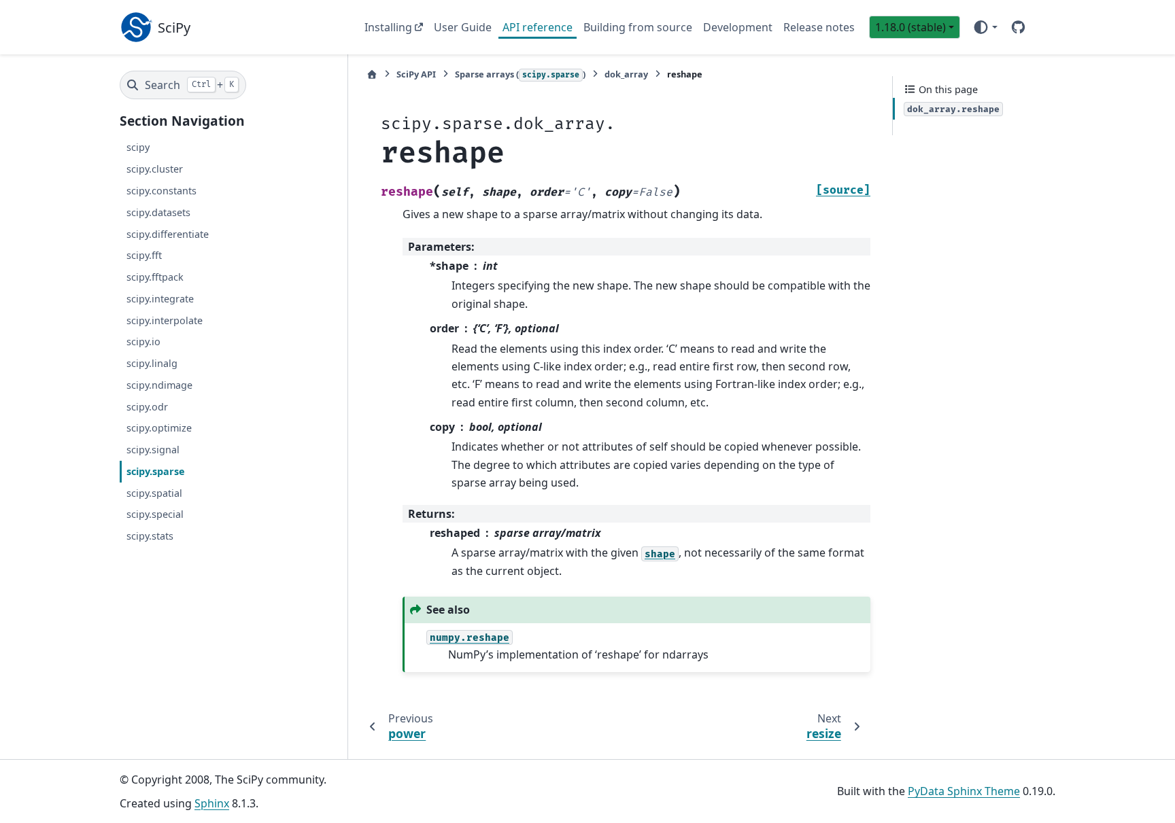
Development (737, 27)
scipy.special (155, 514)
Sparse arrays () (520, 74)
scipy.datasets (158, 212)
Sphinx (211, 803)
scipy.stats (149, 535)
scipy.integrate (160, 298)
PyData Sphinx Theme (964, 791)
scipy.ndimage (159, 385)
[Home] (372, 74)
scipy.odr (147, 406)
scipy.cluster (154, 168)
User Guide (463, 27)
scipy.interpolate (164, 320)
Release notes (819, 27)
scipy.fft (144, 255)
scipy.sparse (155, 471)
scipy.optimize (159, 428)
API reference (538, 27)
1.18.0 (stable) (910, 27)
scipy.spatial (154, 493)
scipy (138, 147)
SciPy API (416, 74)
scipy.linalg (151, 363)
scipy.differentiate (167, 234)
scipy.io (143, 342)
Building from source (637, 27)
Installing (388, 27)
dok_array (626, 74)
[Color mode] (985, 27)
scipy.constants (161, 190)
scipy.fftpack (155, 276)
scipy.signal (153, 449)
